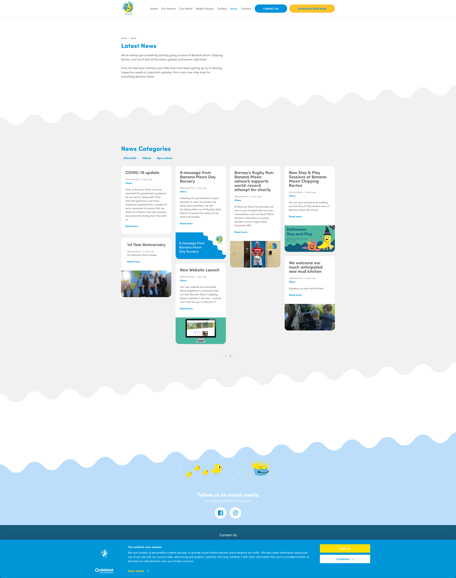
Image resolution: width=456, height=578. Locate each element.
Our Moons (168, 8)
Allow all (345, 548)
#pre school (164, 158)
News (233, 8)
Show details (136, 570)
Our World (185, 8)
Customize (343, 559)
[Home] (128, 8)
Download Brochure (312, 8)
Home (154, 8)
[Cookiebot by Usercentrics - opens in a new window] (104, 571)
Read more (131, 226)
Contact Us (271, 8)
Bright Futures (205, 8)
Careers (246, 8)
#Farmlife (129, 158)
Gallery (222, 8)
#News (146, 158)
